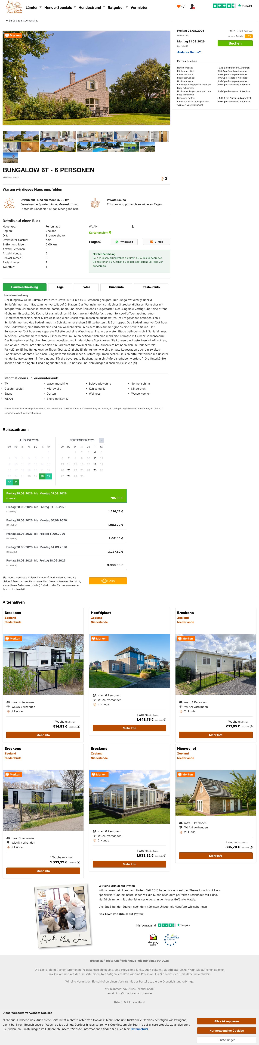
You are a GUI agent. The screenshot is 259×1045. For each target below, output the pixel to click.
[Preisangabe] (78, 726)
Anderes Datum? (189, 52)
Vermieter (139, 7)
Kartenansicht (99, 232)
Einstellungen (226, 1040)
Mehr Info (43, 735)
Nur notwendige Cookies (226, 1030)
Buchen (235, 43)
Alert (112, 580)
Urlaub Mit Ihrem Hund (129, 1002)
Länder (32, 7)
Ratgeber (116, 7)
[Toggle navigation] (200, 5)
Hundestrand (90, 7)
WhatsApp (126, 241)
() (183, 6)
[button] (15, 78)
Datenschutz (139, 1029)
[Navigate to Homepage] (14, 7)
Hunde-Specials (58, 7)
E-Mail (159, 241)
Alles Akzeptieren (226, 1021)
